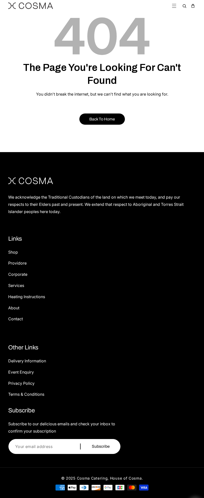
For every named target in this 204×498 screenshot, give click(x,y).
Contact (15, 318)
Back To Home (102, 119)
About (13, 307)
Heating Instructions (26, 296)
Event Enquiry (21, 372)
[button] (174, 6)
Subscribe (101, 446)
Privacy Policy (21, 383)
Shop (13, 252)
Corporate (17, 274)
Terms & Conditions (26, 394)
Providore (17, 263)
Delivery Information (27, 360)
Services (16, 285)
